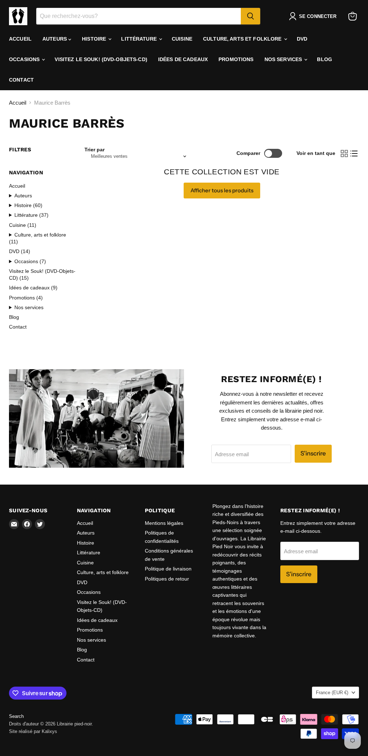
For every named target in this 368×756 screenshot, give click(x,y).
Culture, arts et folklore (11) (37, 238)
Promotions (235, 59)
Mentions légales (164, 523)
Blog (324, 59)
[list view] (354, 153)
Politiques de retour (167, 579)
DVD (302, 39)
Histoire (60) (28, 205)
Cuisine (182, 39)
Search (16, 716)
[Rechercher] (250, 16)
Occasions (25, 59)
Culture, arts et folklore (243, 39)
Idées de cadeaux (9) (33, 287)
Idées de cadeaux (183, 59)
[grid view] (344, 153)
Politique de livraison (168, 569)
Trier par (94, 149)
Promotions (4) (26, 298)
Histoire (94, 39)
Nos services (284, 59)
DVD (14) (19, 251)
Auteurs (55, 39)
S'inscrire (313, 453)
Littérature (139, 39)
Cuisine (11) (22, 225)
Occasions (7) (30, 261)
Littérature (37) (31, 215)
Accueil (20, 39)
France (332, 692)
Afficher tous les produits (221, 190)
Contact (21, 80)
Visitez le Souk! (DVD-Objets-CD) (101, 59)
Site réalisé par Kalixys (33, 731)
